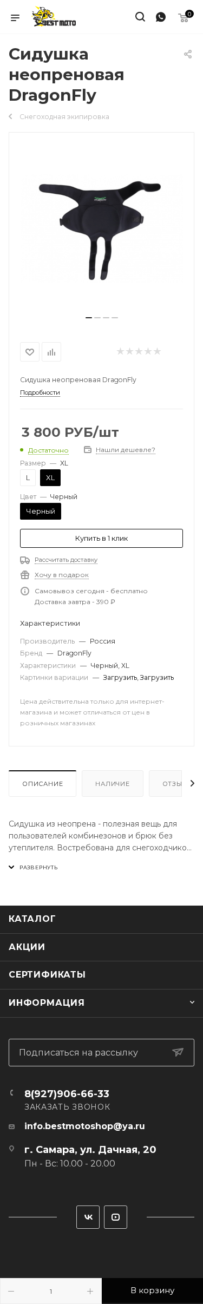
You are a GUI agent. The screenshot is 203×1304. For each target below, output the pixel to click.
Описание (42, 784)
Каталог (32, 919)
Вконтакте (88, 1217)
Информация (47, 1003)
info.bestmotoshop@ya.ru (84, 1126)
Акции (27, 947)
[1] (102, 228)
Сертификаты (47, 974)
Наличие (112, 784)
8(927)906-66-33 (66, 1094)
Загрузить (120, 677)
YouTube (115, 1217)
